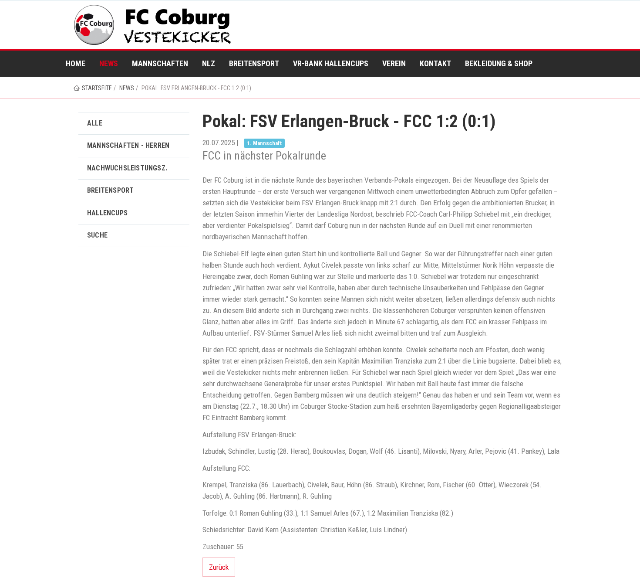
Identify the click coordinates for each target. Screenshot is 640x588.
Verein (394, 63)
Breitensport (254, 63)
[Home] (154, 25)
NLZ (208, 63)
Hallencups (107, 213)
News (108, 63)
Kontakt (435, 63)
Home (75, 63)
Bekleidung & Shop (498, 63)
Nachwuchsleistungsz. (127, 168)
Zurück (219, 567)
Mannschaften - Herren (128, 145)
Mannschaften (160, 63)
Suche (97, 235)
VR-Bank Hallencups (330, 63)
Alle (94, 123)
